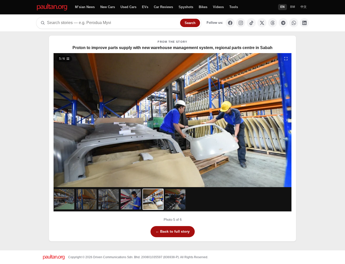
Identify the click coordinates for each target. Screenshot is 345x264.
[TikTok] (251, 22)
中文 (304, 7)
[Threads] (272, 22)
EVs (145, 7)
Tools (233, 7)
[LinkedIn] (304, 22)
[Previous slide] (83, 120)
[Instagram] (240, 22)
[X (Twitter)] (261, 22)
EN (282, 7)
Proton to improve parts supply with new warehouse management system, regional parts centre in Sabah (172, 48)
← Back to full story (173, 231)
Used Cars (128, 7)
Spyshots (186, 7)
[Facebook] (230, 22)
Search (190, 23)
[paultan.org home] (52, 7)
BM (292, 7)
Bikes (203, 7)
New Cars (107, 7)
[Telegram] (283, 22)
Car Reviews (163, 7)
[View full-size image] (285, 58)
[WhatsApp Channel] (293, 22)
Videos (218, 7)
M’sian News (85, 7)
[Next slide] (262, 120)
